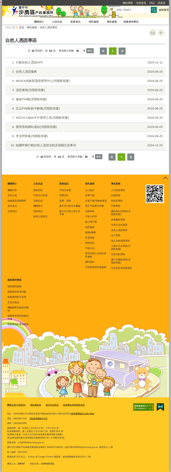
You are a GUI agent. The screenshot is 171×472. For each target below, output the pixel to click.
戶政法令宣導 (40, 195)
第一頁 (103, 51)
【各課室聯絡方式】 (38, 418)
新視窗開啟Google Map (82, 413)
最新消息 (38, 190)
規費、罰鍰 (65, 200)
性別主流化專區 (119, 224)
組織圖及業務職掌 (17, 200)
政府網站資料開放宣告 (74, 405)
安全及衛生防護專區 (121, 268)
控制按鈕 (165, 178)
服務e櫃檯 (90, 232)
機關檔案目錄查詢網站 (18, 309)
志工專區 (115, 235)
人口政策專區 (118, 190)
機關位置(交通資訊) (16, 405)
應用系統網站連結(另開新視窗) (87, 127)
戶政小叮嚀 (91, 216)
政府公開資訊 (40, 216)
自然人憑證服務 (87, 71)
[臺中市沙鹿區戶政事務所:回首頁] (55, 12)
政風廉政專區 (118, 219)
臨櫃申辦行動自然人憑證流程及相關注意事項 (87, 145)
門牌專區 (115, 206)
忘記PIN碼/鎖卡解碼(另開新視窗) (87, 108)
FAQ (151, 3)
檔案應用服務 (15, 286)
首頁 (21, 27)
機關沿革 (12, 190)
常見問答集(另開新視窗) (87, 136)
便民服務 (94, 21)
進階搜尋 (164, 9)
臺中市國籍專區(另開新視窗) (121, 261)
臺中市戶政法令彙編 (69, 206)
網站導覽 (128, 3)
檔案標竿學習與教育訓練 (18, 317)
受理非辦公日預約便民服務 (95, 255)
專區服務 (112, 21)
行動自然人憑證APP (87, 62)
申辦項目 (64, 195)
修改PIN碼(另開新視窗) (87, 99)
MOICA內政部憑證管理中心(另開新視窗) (87, 81)
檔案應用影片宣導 (17, 297)
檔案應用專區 (131, 21)
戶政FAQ (90, 248)
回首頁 (161, 3)
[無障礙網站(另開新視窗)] (143, 407)
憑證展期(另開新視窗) (87, 90)
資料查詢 (90, 243)
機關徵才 (38, 206)
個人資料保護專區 (120, 240)
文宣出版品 (13, 302)
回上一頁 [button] (161, 32)
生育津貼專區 (118, 254)
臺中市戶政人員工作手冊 (69, 213)
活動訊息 (38, 200)
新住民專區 (117, 200)
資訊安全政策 (52, 405)
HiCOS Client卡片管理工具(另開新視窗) (87, 117)
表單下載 (90, 195)
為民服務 (90, 227)
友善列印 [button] (152, 32)
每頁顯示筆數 (66, 50)
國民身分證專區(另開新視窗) (121, 213)
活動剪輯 (90, 211)
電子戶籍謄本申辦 (94, 206)
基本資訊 (12, 206)
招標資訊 (38, 211)
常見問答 (90, 237)
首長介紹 (12, 195)
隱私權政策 (35, 405)
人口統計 (90, 190)
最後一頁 (122, 51)
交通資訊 (12, 211)
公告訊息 (57, 21)
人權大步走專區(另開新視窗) (121, 247)
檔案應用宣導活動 (17, 291)
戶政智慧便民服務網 (95, 267)
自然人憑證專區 (48, 27)
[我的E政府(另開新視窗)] (160, 407)
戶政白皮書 (65, 190)
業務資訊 (75, 21)
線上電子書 (91, 221)
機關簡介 (39, 21)
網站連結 (90, 261)
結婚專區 (115, 195)
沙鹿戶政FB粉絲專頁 (96, 200)
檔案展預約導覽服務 (18, 324)
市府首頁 (141, 3)
